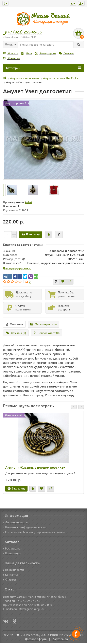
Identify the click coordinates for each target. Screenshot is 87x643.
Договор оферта (36, 639)
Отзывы (68, 53)
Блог (29, 53)
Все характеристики (17, 268)
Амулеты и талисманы (24, 78)
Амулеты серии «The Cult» (60, 78)
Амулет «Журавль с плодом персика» (35, 467)
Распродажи (47, 53)
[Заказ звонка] (76, 634)
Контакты (13, 58)
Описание (16, 324)
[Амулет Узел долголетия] (43, 139)
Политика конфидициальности (25, 527)
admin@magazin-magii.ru (28, 609)
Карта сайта (60, 639)
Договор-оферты (16, 522)
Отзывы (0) (18, 333)
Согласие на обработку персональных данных (35, 532)
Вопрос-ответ (49, 333)
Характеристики (46, 324)
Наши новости (14, 569)
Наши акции (13, 553)
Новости (12, 53)
